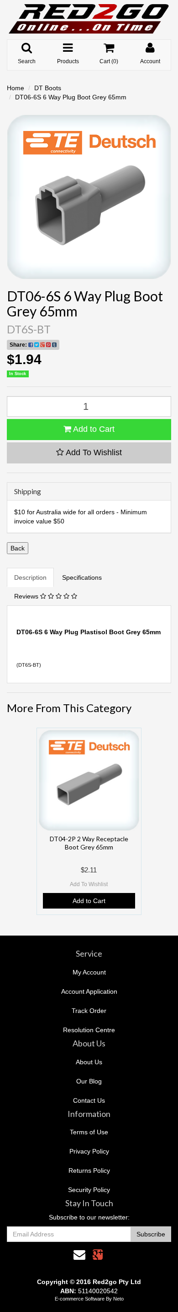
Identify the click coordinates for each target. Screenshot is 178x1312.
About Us (89, 1062)
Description (30, 577)
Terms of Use (89, 1132)
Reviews (27, 596)
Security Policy (89, 1189)
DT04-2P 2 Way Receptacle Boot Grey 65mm (89, 843)
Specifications (82, 577)
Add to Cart (93, 429)
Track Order (89, 1010)
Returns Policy (89, 1170)
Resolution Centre (89, 1030)
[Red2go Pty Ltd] (89, 19)
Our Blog (89, 1081)
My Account (89, 972)
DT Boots (47, 88)
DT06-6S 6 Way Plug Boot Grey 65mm (70, 97)
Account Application (89, 991)
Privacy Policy (89, 1151)
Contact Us (89, 1100)
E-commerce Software (80, 1298)
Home (15, 88)
